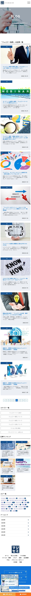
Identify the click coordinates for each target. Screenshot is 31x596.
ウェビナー (10, 502)
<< (4, 400)
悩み (3, 502)
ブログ (15, 557)
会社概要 (26, 557)
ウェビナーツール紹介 (15, 412)
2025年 (3, 523)
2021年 (3, 535)
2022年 (3, 532)
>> (26, 400)
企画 (15, 510)
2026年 (3, 519)
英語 (20, 562)
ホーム (7, 555)
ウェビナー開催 (23, 506)
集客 (27, 502)
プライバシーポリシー (18, 560)
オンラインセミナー (19, 508)
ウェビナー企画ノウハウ (15, 424)
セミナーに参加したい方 (15, 572)
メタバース (22, 498)
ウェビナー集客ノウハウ (15, 420)
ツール (14, 506)
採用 (20, 557)
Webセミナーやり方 (6, 504)
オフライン (17, 504)
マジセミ (4, 498)
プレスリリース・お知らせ (15, 432)
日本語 (15, 562)
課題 (24, 504)
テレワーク (19, 502)
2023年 (3, 529)
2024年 (3, 526)
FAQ (8, 560)
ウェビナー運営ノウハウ (15, 416)
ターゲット (4, 500)
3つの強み (23, 555)
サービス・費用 (6, 557)
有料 (10, 508)
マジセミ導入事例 (15, 428)
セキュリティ (13, 498)
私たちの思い (14, 555)
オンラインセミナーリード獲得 (18, 500)
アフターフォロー (6, 510)
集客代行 (4, 508)
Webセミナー (5, 506)
